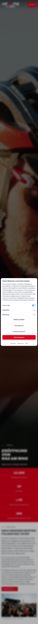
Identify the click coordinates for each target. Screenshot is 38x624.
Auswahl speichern (19, 331)
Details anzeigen (19, 319)
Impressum (13, 343)
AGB (26, 343)
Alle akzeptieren (19, 337)
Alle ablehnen (19, 326)
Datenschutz (20, 343)
